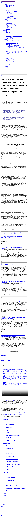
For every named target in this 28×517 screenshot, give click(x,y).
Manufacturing (9, 32)
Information (5, 66)
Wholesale (8, 12)
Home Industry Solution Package (12, 45)
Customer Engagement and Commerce (14, 36)
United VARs (8, 72)
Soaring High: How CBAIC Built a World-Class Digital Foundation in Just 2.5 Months (14, 379)
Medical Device (9, 6)
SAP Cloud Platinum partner (8, 400)
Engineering (8, 9)
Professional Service (10, 13)
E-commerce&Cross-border (11, 18)
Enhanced (5, 54)
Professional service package (12, 43)
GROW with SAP (9, 22)
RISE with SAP (9, 23)
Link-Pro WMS (9, 58)
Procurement (8, 33)
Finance (7, 31)
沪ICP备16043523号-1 (21, 412)
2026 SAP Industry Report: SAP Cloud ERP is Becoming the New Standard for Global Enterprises (15, 377)
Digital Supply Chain (10, 34)
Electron (7, 10)
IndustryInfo (8, 68)
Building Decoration (10, 16)
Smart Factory (9, 15)
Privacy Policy (19, 414)
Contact (6, 2)
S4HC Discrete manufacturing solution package (15, 47)
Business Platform (9, 38)
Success (4, 65)
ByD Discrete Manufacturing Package (13, 40)
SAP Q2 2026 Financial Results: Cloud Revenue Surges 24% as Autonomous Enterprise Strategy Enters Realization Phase (15, 371)
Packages (5, 39)
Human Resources (9, 37)
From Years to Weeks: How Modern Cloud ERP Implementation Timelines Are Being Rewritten (13, 368)
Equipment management (11, 63)
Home (2, 77)
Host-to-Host (8, 55)
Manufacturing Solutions (11, 5)
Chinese (10, 2)
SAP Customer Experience (11, 26)
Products (5, 19)
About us (5, 70)
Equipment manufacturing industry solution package (16, 51)
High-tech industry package (11, 46)
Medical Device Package (11, 44)
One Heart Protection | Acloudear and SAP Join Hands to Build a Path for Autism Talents (12, 233)
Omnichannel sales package (11, 41)
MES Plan (8, 60)
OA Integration (9, 64)
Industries (5, 4)
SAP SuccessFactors (10, 27)
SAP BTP (8, 29)
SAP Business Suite (10, 20)
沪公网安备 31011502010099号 (9, 414)
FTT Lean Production (10, 61)
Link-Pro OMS (9, 57)
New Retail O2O (9, 17)
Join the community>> (5, 75)
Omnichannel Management (11, 11)
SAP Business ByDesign (11, 25)
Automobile (8, 8)
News (7, 67)
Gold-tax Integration (10, 59)
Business (5, 30)
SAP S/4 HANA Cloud (10, 24)
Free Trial (2, 2)
